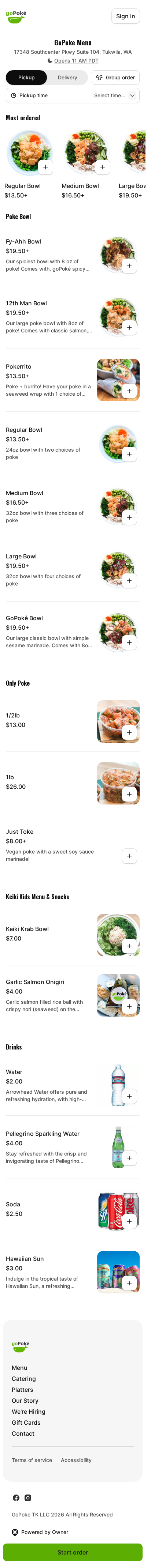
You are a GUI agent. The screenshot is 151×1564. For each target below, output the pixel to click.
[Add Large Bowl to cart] (129, 580)
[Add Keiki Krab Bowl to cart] (129, 946)
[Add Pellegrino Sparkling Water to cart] (129, 1158)
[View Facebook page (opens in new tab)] (16, 1497)
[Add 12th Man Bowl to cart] (129, 327)
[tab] (26, 77)
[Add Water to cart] (129, 1096)
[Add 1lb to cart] (129, 794)
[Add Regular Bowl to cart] (45, 167)
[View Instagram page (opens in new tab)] (27, 1497)
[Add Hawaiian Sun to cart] (129, 1283)
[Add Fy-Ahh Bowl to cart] (129, 266)
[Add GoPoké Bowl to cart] (129, 642)
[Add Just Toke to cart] (129, 856)
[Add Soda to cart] (129, 1221)
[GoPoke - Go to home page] (16, 16)
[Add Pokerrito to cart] (129, 391)
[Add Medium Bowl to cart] (102, 167)
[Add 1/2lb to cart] (129, 732)
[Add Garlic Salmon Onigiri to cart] (129, 1006)
